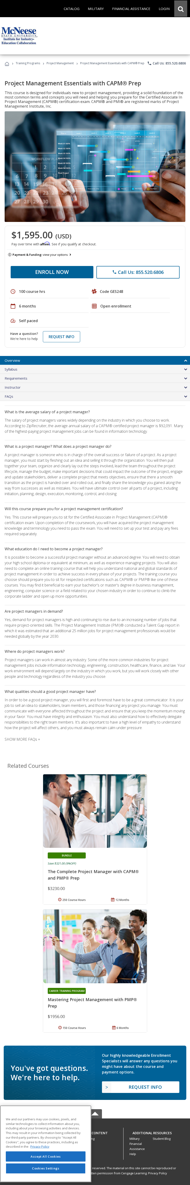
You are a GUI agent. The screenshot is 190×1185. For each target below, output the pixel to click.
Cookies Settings (45, 1168)
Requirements (16, 378)
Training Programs (28, 63)
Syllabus (11, 369)
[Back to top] (95, 1132)
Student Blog (162, 1139)
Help (133, 1154)
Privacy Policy (157, 1173)
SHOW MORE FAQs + (22, 739)
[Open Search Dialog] (180, 8)
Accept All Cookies (46, 1156)
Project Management (60, 63)
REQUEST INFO (61, 336)
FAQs (9, 396)
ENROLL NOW (52, 271)
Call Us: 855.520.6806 (166, 63)
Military (135, 1139)
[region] (45, 1143)
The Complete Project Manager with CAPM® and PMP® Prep (93, 875)
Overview (12, 360)
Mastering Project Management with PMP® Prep (92, 1003)
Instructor (13, 387)
